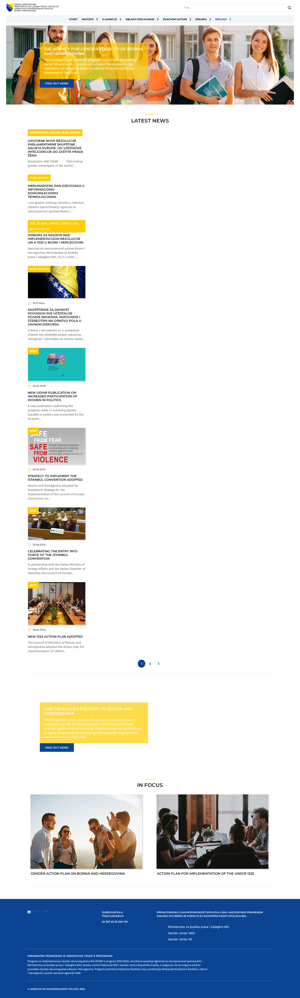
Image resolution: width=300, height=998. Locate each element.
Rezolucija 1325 (40, 228)
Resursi (201, 19)
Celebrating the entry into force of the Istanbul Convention (53, 554)
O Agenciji (109, 19)
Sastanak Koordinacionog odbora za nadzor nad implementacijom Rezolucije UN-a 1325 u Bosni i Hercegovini (55, 236)
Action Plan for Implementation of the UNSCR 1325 (205, 874)
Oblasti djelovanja (140, 19)
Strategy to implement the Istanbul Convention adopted (55, 478)
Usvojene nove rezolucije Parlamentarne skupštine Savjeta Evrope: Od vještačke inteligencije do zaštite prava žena (55, 148)
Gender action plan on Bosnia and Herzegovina (78, 874)
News (65, 132)
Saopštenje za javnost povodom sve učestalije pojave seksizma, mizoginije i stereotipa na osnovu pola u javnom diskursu (54, 317)
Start (73, 19)
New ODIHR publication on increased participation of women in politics (52, 396)
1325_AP (35, 223)
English (221, 19)
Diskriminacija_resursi (45, 132)
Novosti (88, 19)
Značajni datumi (175, 19)
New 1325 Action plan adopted (55, 636)
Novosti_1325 (69, 223)
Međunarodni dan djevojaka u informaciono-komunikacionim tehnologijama (56, 191)
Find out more (56, 83)
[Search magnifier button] (289, 8)
